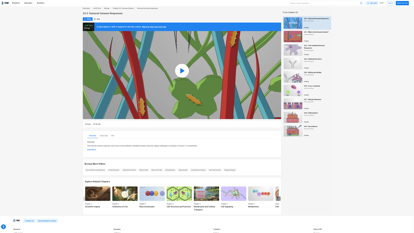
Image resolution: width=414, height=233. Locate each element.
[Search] (361, 3)
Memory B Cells (156, 170)
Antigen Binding (229, 170)
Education (86, 8)
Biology (107, 8)
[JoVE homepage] (16, 220)
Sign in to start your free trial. (154, 27)
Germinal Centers (215, 170)
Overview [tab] (92, 136)
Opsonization (183, 170)
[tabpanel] (182, 146)
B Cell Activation (113, 170)
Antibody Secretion (129, 170)
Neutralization (170, 170)
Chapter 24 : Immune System (123, 8)
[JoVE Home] (5, 3)
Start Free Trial (402, 3)
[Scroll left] (85, 198)
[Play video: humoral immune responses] (182, 71)
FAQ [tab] (112, 136)
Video (89, 19)
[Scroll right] (278, 198)
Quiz (98, 19)
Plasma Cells (143, 170)
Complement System (198, 170)
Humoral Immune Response (95, 170)
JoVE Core (97, 8)
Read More (91, 150)
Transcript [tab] (104, 136)
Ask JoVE (373, 3)
